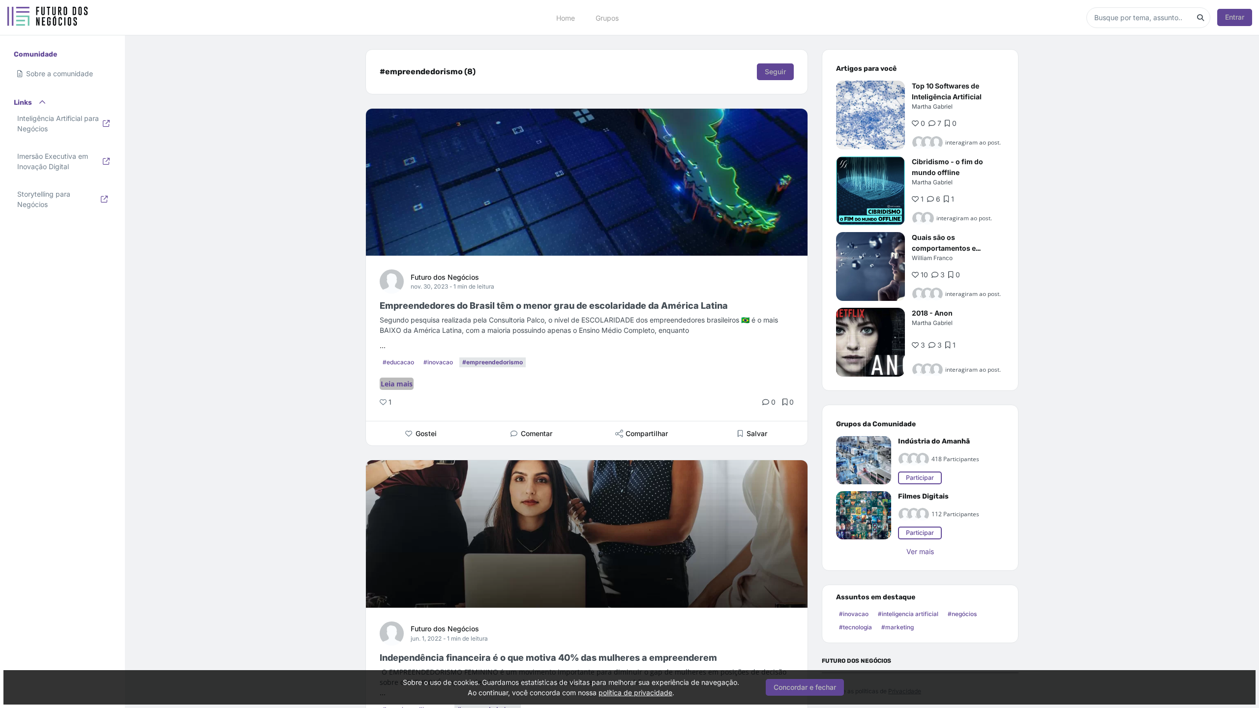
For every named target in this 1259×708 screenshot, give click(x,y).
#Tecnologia (855, 627)
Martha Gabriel (932, 106)
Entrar (1234, 17)
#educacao (398, 362)
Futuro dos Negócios (445, 277)
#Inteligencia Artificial (908, 614)
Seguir (775, 71)
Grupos (607, 17)
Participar (920, 477)
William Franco (932, 258)
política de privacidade (635, 692)
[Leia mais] (870, 115)
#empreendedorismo (492, 362)
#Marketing (897, 627)
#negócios (962, 614)
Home (565, 17)
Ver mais (920, 551)
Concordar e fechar (805, 687)
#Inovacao (438, 362)
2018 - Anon (932, 313)
